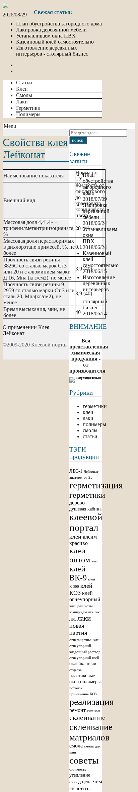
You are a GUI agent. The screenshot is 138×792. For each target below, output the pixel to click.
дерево (77, 502)
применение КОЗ (83, 694)
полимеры (94, 424)
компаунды (78, 612)
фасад (75, 781)
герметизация (96, 485)
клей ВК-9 (78, 573)
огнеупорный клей (84, 658)
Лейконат (91, 471)
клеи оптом (79, 555)
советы (83, 760)
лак (90, 612)
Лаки (22, 101)
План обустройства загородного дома (59, 23)
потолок (75, 688)
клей (94, 561)
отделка (75, 670)
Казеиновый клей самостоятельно (55, 42)
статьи (90, 436)
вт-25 (88, 477)
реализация (91, 702)
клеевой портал (85, 522)
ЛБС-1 (75, 471)
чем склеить (85, 785)
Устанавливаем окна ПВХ (46, 35)
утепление (79, 775)
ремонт (77, 710)
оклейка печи (82, 663)
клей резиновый (81, 606)
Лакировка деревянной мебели (51, 29)
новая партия (78, 629)
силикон (93, 711)
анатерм (75, 477)
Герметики (28, 108)
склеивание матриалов (91, 732)
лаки (88, 418)
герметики (95, 406)
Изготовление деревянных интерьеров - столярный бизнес (52, 51)
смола (76, 745)
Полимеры (28, 114)
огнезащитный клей (84, 640)
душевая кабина (85, 508)
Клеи (22, 89)
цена (86, 781)
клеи (88, 412)
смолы (90, 430)
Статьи (24, 82)
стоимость (77, 769)
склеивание (87, 717)
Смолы (24, 95)
